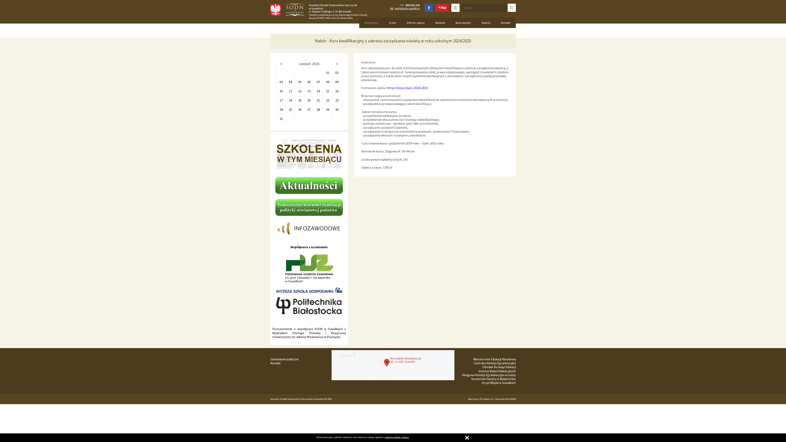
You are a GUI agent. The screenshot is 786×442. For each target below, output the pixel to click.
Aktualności (371, 23)
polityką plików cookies (397, 437)
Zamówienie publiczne (284, 359)
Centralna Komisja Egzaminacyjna (495, 363)
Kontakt (505, 23)
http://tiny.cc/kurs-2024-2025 (407, 88)
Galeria (486, 23)
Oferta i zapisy (416, 23)
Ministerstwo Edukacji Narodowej (494, 359)
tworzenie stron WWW (505, 399)
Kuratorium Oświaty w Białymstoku (493, 379)
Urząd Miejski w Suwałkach (499, 383)
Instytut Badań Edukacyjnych (497, 371)
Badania (440, 23)
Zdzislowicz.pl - (487, 399)
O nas (392, 23)
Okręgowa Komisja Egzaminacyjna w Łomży (489, 375)
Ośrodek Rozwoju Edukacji (499, 367)
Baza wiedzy (463, 23)
